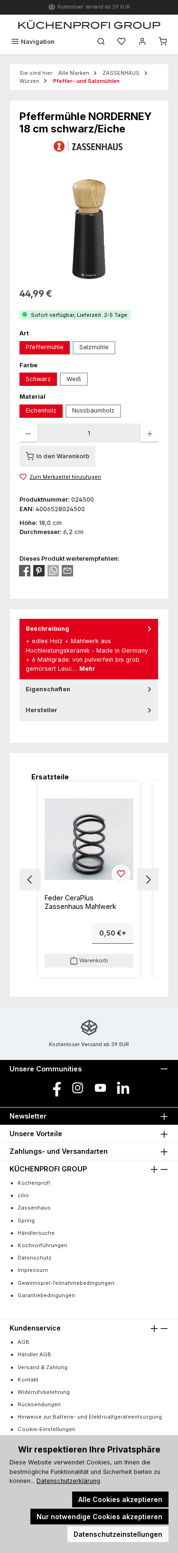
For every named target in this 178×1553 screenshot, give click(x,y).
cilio (23, 1195)
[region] (89, 227)
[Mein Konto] (142, 42)
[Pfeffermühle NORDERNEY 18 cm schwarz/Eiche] (89, 227)
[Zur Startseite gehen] (89, 24)
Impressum (33, 1270)
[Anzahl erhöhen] (150, 433)
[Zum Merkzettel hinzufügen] (121, 874)
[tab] (88, 649)
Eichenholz (41, 410)
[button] (30, 879)
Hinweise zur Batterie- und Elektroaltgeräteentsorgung (90, 1416)
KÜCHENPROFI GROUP (48, 1169)
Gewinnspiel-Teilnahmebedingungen (66, 1283)
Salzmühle (94, 347)
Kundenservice (35, 1328)
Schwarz (38, 379)
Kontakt (28, 1379)
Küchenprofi (34, 1183)
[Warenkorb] (162, 42)
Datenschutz (34, 1257)
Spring (26, 1220)
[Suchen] (101, 42)
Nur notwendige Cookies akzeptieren (99, 1517)
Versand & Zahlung (42, 1367)
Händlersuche (36, 1233)
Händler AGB (34, 1354)
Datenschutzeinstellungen (118, 1534)
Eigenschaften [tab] (48, 689)
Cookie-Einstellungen (46, 1429)
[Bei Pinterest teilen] (39, 571)
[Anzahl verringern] (28, 433)
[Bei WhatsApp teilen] (53, 571)
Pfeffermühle (45, 347)
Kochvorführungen (42, 1245)
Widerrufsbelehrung (44, 1392)
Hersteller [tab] (41, 710)
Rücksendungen (39, 1404)
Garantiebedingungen (46, 1295)
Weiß (73, 379)
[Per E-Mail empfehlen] (67, 571)
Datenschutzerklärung (68, 1480)
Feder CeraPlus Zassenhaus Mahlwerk (80, 902)
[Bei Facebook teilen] (25, 571)
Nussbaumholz (93, 410)
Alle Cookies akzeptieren (120, 1499)
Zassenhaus (34, 1207)
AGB (23, 1342)
